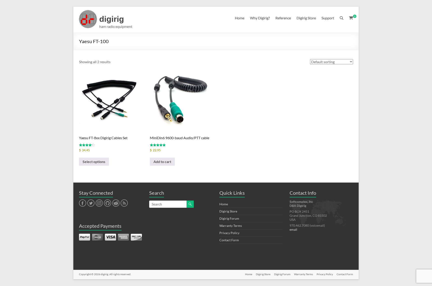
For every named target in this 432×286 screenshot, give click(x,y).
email (293, 229)
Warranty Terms (230, 226)
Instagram (99, 203)
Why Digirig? (260, 18)
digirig (111, 19)
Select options (94, 161)
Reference (283, 18)
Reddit (115, 203)
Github (107, 203)
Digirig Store (306, 18)
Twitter (90, 203)
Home (239, 18)
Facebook (82, 203)
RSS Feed (124, 203)
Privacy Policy (229, 233)
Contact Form (229, 240)
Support (328, 18)
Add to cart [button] (162, 161)
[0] (351, 18)
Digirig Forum (229, 218)
